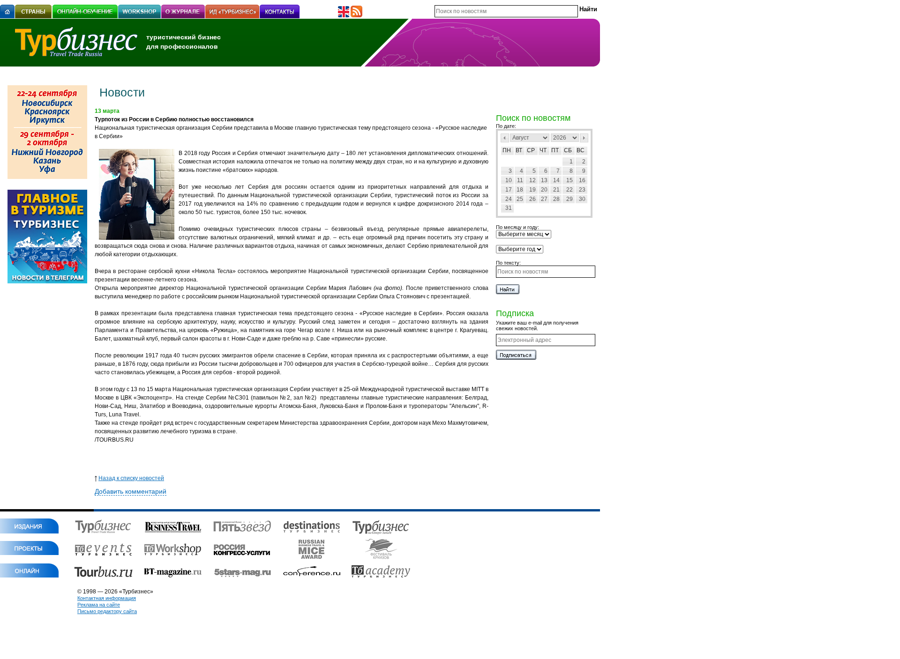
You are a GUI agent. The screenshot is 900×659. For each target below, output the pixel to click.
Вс (581, 150)
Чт (543, 150)
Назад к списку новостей (131, 478)
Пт (555, 150)
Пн (506, 150)
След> (584, 137)
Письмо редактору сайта (107, 611)
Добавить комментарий (130, 491)
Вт (519, 150)
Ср (531, 150)
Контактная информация (106, 598)
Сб (568, 150)
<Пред (505, 137)
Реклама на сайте (98, 604)
